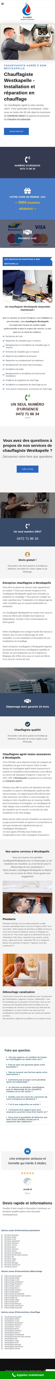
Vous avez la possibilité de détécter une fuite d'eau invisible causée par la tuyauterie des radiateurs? (26, 1119)
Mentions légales (36, 1371)
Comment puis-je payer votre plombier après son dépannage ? (26, 1081)
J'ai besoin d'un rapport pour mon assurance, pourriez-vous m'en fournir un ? (27, 1111)
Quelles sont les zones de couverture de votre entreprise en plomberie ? (26, 1098)
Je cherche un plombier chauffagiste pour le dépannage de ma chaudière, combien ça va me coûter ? (25, 1089)
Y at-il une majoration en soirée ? (24, 1104)
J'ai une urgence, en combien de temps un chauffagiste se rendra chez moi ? (26, 1058)
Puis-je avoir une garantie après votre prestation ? (25, 1066)
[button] (27, 1058)
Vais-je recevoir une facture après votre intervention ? (26, 1073)
